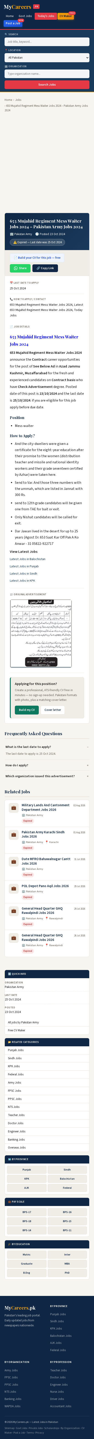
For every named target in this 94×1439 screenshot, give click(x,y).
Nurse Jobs (57, 1392)
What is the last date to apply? (28, 746)
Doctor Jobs (15, 1123)
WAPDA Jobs (12, 1406)
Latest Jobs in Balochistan (27, 559)
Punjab (27, 1170)
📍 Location (13, 50)
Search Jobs (47, 84)
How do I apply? (16, 765)
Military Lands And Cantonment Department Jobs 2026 (46, 807)
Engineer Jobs (16, 1131)
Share (22, 268)
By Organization (70, 1428)
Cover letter (52, 710)
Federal (67, 1188)
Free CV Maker (16, 1030)
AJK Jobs (55, 1343)
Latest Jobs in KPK (22, 580)
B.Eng (26, 1273)
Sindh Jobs (14, 1058)
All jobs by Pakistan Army (23, 1022)
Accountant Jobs (60, 1406)
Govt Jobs (25, 16)
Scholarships (51, 1428)
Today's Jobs (45, 16)
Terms (30, 1433)
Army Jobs (14, 1083)
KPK (26, 1179)
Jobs (18, 100)
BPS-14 (27, 1230)
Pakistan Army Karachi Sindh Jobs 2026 (43, 834)
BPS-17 (27, 1212)
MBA (67, 1264)
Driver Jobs (57, 1399)
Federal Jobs (16, 1074)
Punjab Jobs (16, 1050)
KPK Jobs (14, 1066)
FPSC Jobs (14, 1091)
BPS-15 (67, 1221)
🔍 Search (11, 34)
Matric (27, 1255)
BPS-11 (67, 1230)
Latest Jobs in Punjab (24, 566)
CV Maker (67, 15)
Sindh (67, 1170)
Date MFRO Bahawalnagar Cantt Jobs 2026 (46, 861)
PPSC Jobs (14, 1099)
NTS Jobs (13, 1107)
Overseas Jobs (17, 1148)
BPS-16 (67, 1212)
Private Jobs (36, 1428)
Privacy (39, 1433)
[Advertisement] (47, 163)
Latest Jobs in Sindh (23, 573)
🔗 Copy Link (45, 268)
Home (10, 16)
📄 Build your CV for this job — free (37, 258)
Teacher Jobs (16, 1115)
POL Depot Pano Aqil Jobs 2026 (45, 886)
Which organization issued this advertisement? (40, 776)
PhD (67, 1273)
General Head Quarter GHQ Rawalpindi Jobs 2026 (42, 911)
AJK (26, 1188)
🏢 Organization (16, 66)
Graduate (26, 1264)
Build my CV (27, 710)
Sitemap (9, 1428)
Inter (67, 1255)
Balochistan (67, 1179)
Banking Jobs (16, 1140)
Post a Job (14, 22)
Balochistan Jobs (60, 1336)
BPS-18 (27, 1221)
